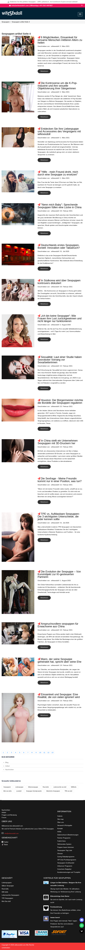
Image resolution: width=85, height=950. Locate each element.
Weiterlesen (44, 71)
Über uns (60, 822)
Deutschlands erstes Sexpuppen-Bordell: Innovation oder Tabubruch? (59, 246)
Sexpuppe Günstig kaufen (34, 791)
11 (44, 752)
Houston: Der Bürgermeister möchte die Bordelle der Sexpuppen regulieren (60, 401)
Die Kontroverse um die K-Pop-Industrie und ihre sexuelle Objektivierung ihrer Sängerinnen (57, 85)
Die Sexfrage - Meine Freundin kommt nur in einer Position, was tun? (60, 480)
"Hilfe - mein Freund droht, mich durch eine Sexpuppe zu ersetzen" (58, 173)
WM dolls (5, 892)
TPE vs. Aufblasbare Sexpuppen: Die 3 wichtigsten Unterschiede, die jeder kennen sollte (59, 516)
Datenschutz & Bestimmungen (67, 835)
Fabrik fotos (61, 841)
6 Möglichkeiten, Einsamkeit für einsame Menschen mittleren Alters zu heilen (60, 40)
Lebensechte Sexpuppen (10, 895)
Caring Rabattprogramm (65, 856)
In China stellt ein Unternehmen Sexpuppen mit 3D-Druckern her (58, 442)
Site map (60, 819)
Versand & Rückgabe (64, 825)
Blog (6, 762)
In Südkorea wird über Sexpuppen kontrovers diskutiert (59, 282)
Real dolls (46, 787)
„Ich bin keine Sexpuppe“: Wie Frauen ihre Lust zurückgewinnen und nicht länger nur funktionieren (59, 318)
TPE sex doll (68, 791)
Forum (4, 817)
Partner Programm (63, 838)
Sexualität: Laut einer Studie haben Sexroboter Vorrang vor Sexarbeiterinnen (60, 359)
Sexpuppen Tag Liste (64, 850)
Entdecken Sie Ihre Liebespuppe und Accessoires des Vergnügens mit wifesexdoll (59, 131)
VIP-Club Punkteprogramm (66, 860)
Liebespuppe (19, 787)
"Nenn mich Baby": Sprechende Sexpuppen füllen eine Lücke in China (59, 206)
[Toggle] (81, 931)
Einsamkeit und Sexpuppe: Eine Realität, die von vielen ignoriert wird (59, 696)
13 (52, 752)
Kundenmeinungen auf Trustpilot (68, 872)
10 (40, 752)
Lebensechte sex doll (59, 787)
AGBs (59, 832)
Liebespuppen (7, 882)
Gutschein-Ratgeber (64, 869)
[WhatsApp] (81, 925)
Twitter (6, 842)
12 (48, 752)
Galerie (59, 816)
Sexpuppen (6, 22)
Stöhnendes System (64, 844)
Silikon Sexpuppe (8, 886)
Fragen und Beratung (9, 815)
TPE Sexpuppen (7, 898)
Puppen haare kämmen (65, 847)
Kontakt (60, 828)
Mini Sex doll (6, 901)
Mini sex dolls (7, 791)
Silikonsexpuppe (33, 787)
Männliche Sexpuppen (53, 791)
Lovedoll (18, 791)
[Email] (81, 920)
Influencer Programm (64, 866)
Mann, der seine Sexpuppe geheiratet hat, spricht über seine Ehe (59, 660)
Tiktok (5, 844)
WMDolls (73, 787)
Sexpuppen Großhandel (65, 863)
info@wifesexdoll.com (20, 5)
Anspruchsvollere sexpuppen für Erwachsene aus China (58, 625)
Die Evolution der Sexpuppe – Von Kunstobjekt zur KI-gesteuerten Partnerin (59, 574)
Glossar (60, 853)
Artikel (7, 766)
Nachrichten (9, 769)
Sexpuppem (7, 787)
